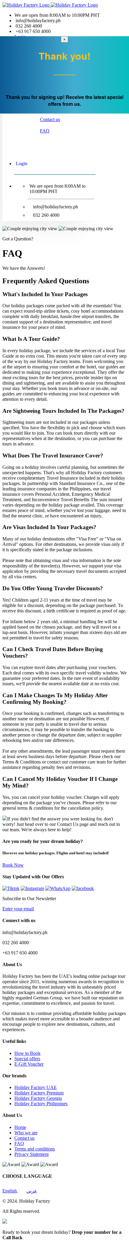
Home (20, 1127)
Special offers (27, 1058)
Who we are (26, 1132)
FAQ (45, 130)
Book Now (13, 865)
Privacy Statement (31, 1154)
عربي (31, 1190)
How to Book (27, 1053)
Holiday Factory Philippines (41, 1103)
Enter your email (18, 908)
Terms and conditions (34, 1148)
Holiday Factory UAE (35, 1087)
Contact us (50, 119)
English (10, 1190)
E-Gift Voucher (29, 1064)
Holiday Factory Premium (39, 1092)
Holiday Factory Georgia (38, 1098)
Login (21, 163)
